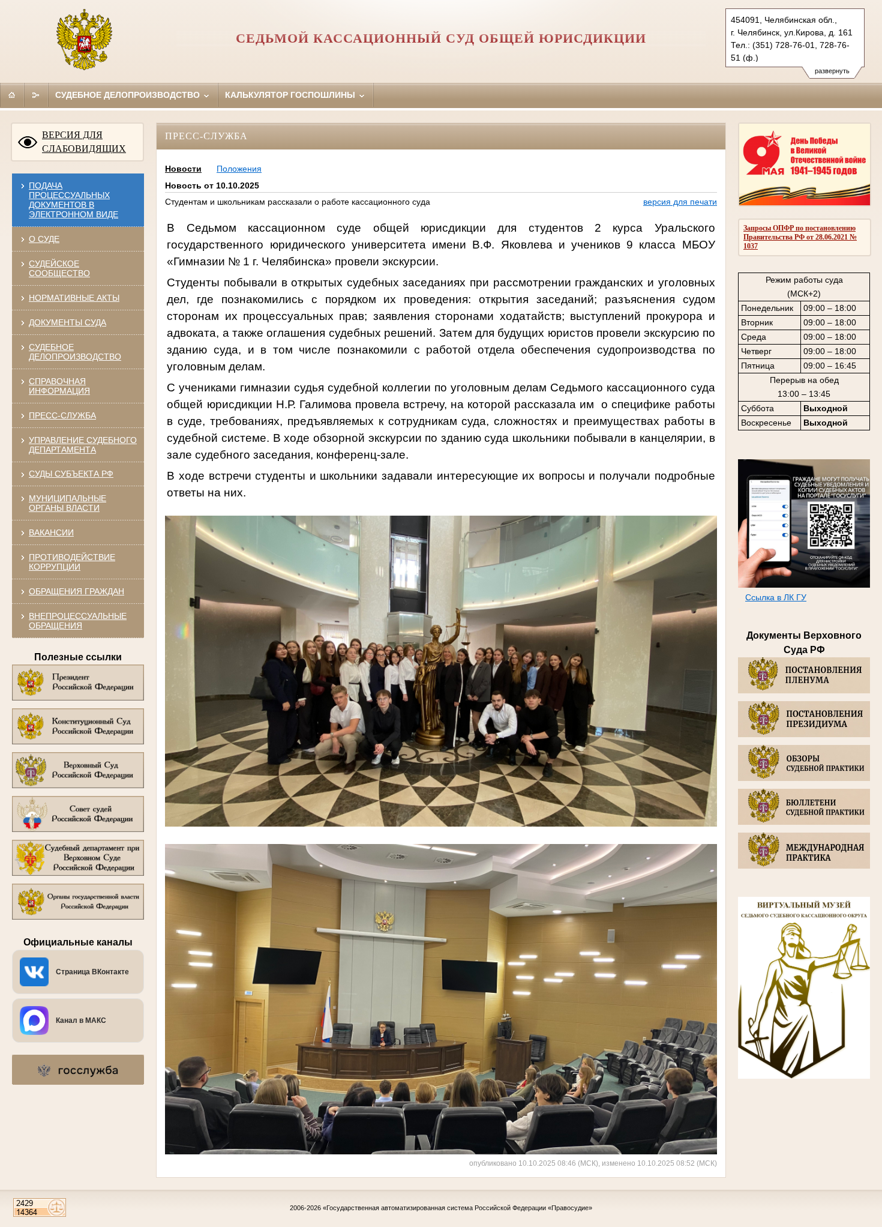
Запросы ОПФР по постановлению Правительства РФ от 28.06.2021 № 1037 (800, 237)
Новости (183, 168)
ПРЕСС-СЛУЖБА (62, 415)
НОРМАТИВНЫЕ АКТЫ (74, 298)
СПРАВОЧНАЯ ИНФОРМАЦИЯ (59, 386)
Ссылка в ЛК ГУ (775, 597)
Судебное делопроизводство (128, 95)
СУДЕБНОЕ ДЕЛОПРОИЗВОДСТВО (75, 351)
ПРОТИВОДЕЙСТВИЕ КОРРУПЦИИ (72, 561)
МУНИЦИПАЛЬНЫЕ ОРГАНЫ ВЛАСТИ (67, 503)
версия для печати (680, 202)
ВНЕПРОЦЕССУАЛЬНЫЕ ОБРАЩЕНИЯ (78, 620)
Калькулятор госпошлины (291, 95)
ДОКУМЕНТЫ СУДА (67, 322)
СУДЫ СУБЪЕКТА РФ (71, 473)
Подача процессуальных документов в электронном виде (73, 200)
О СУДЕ (44, 239)
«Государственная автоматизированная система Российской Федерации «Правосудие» (457, 1207)
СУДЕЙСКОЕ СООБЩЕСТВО (59, 268)
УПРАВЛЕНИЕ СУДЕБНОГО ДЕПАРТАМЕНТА (83, 444)
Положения (239, 168)
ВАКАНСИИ (51, 532)
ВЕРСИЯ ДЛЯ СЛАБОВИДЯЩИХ (84, 142)
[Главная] (12, 95)
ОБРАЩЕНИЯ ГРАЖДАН (76, 591)
